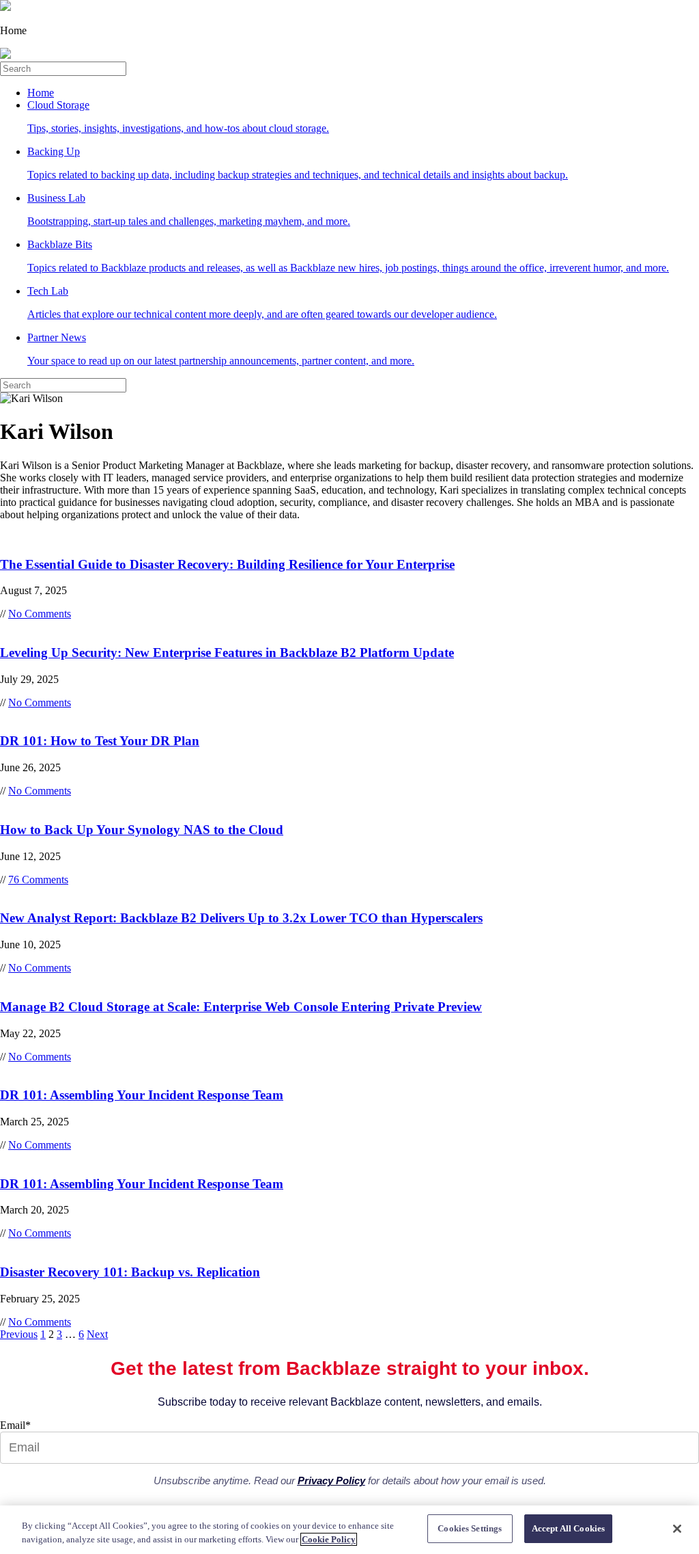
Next (97, 1334)
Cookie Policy (329, 1539)
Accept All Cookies (568, 1528)
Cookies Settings (470, 1528)
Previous (19, 1334)
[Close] (677, 1529)
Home (40, 92)
